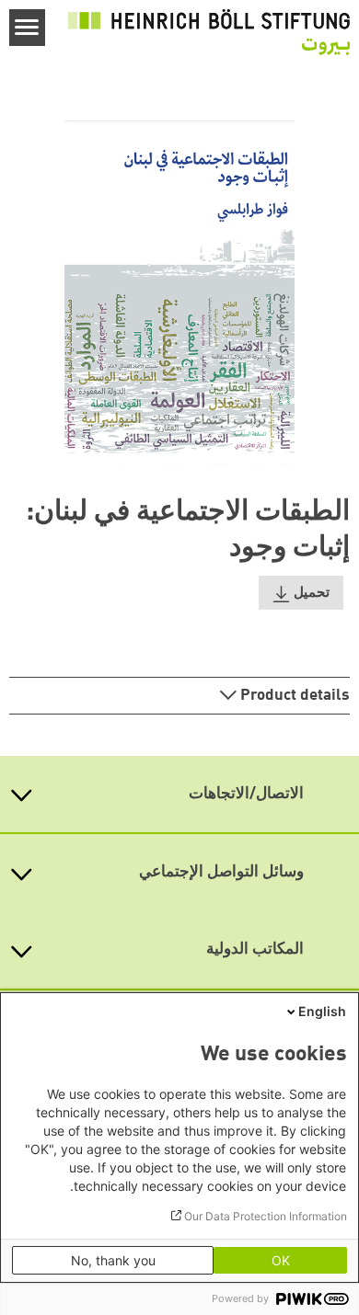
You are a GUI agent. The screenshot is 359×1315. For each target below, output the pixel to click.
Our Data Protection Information (265, 1216)
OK (281, 1260)
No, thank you (113, 1260)
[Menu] (27, 27)
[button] (301, 593)
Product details (293, 695)
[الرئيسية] (209, 32)
